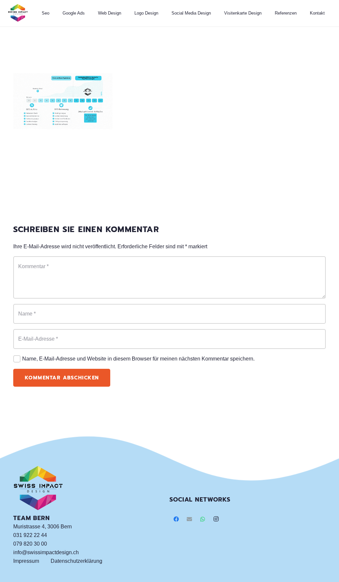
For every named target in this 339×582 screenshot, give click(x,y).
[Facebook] (176, 519)
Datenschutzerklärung (76, 561)
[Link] (18, 13)
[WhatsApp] (202, 519)
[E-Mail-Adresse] (189, 519)
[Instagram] (215, 519)
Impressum (26, 561)
